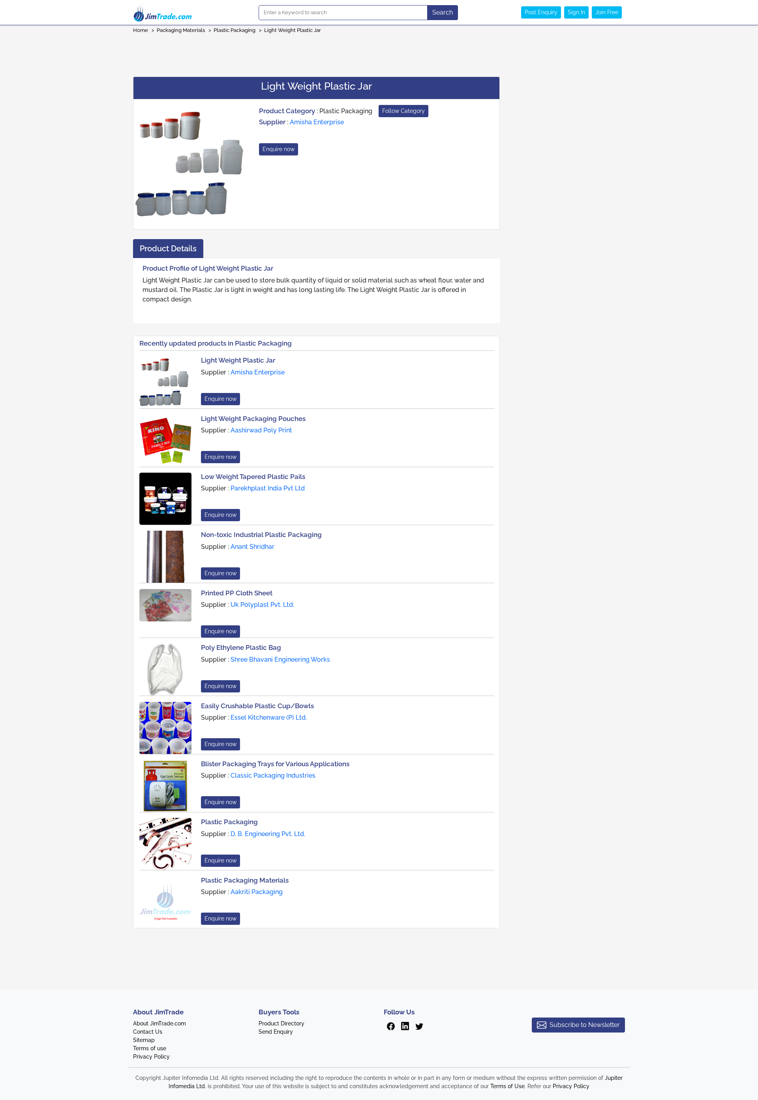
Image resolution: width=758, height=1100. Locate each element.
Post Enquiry (541, 12)
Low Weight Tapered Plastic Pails (253, 477)
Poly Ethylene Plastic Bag (241, 647)
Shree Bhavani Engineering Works (280, 659)
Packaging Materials (181, 30)
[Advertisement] (379, 52)
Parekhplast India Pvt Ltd (268, 488)
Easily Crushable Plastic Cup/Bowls (257, 706)
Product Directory (281, 1023)
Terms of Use (507, 1086)
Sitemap (144, 1040)
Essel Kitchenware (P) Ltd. (269, 717)
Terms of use (149, 1048)
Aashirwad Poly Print (261, 430)
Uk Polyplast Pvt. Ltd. (262, 604)
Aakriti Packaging (257, 892)
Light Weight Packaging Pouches (253, 419)
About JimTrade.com (159, 1023)
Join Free (606, 12)
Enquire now (279, 149)
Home (140, 30)
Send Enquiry (276, 1032)
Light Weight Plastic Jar (292, 30)
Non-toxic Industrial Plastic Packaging (261, 535)
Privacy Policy (151, 1056)
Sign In (576, 12)
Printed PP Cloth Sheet (236, 593)
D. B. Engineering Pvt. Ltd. (268, 834)
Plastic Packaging (234, 30)
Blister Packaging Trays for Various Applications (275, 764)
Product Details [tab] (168, 248)
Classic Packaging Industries (273, 775)
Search (442, 12)
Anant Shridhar (252, 546)
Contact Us (147, 1032)
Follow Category (403, 111)
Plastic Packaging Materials (245, 880)
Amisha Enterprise (317, 122)
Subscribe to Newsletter (585, 1025)
